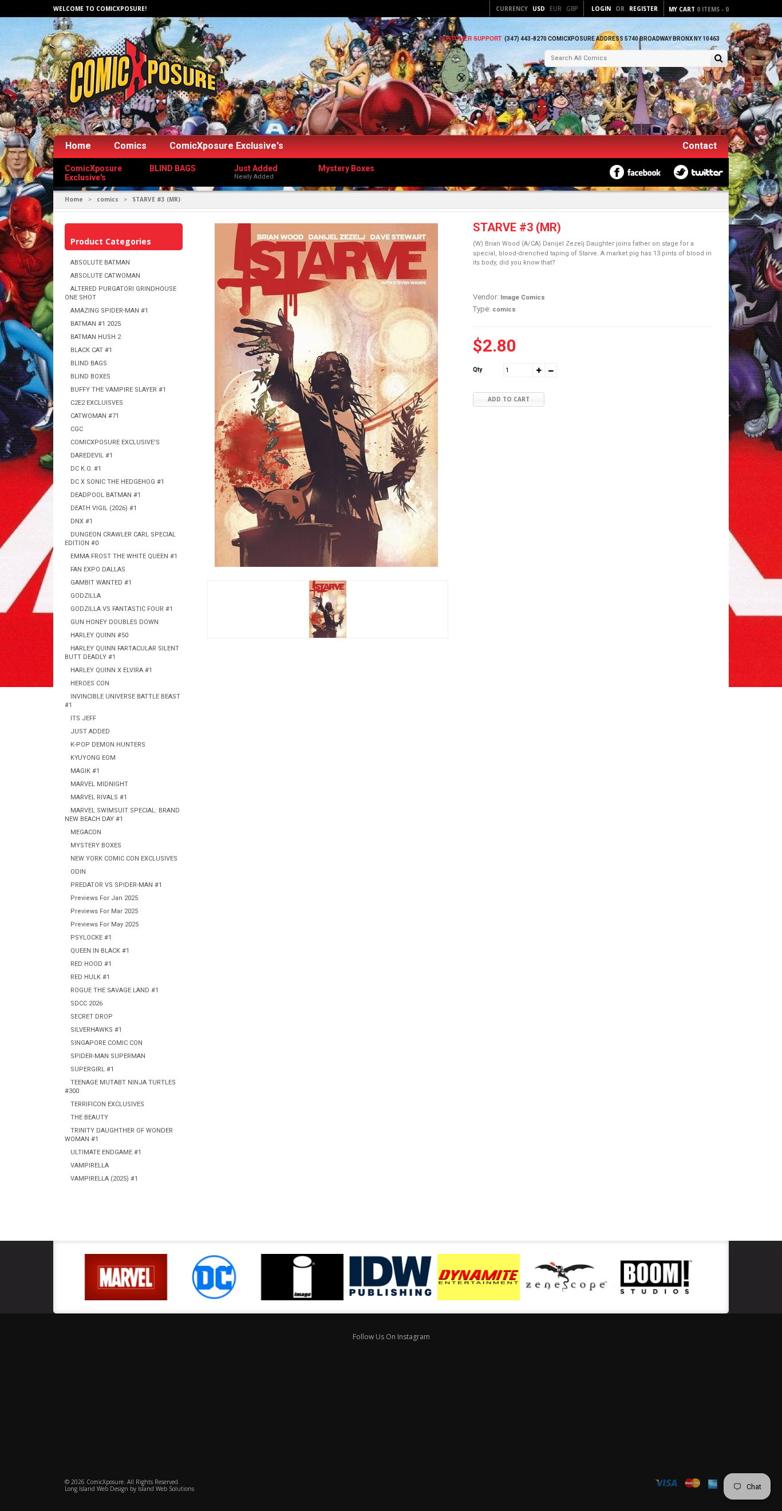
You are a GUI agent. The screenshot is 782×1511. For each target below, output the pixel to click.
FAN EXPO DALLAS (97, 569)
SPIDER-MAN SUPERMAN (107, 1056)
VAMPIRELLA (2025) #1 (104, 1178)
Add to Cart (509, 399)
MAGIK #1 (85, 771)
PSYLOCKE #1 (91, 937)
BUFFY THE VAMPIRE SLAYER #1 (118, 389)
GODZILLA (85, 595)
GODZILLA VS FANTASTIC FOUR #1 (121, 609)
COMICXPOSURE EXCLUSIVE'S (115, 442)
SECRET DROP (91, 1016)
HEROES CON (89, 683)
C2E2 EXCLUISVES (96, 403)
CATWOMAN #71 (94, 416)
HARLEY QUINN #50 (99, 635)
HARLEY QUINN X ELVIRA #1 (111, 670)
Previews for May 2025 (104, 924)
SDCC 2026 (86, 1003)
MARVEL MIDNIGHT (99, 784)
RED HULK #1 (90, 977)
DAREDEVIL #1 (91, 455)
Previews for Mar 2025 (104, 911)
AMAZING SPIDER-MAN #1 (109, 310)
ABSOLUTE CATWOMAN (105, 275)
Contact (699, 145)
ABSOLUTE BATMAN (100, 262)
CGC (76, 429)
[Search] (718, 59)
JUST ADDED (90, 731)
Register (643, 9)
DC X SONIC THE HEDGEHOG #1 (117, 482)
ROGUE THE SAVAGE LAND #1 (114, 990)
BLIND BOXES (90, 376)
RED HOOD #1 (91, 964)
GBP (572, 9)
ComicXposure (105, 1482)
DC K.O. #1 (85, 468)
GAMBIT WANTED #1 (101, 582)
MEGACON (85, 832)
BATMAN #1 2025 (95, 324)
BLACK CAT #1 (91, 350)
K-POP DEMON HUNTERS (107, 744)
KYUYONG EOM (93, 758)
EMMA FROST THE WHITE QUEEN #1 (123, 556)
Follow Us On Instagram (391, 1337)
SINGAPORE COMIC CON (106, 1043)
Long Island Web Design (96, 1489)
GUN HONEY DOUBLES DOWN (114, 622)
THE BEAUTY (89, 1117)
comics (108, 199)
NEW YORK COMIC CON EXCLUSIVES (123, 858)
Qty (477, 369)
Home (78, 145)
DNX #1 (81, 521)
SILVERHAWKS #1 (96, 1029)
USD (538, 9)
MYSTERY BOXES (95, 845)
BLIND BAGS (88, 363)
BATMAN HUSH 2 (95, 337)
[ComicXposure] (139, 77)
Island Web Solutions (166, 1489)
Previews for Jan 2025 (104, 898)
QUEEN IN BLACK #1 (99, 950)
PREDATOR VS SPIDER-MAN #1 (116, 885)
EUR (556, 9)
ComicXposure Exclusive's (226, 145)
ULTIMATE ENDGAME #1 (105, 1152)
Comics (130, 145)
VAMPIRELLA (89, 1165)
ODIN (78, 871)
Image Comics (522, 297)
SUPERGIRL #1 (92, 1069)
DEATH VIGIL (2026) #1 (103, 508)
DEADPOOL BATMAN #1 (105, 495)
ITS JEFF (83, 718)
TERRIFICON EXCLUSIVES (107, 1104)
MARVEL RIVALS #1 (98, 797)
